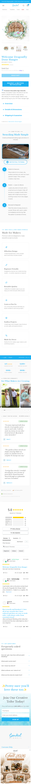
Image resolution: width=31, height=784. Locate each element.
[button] (24, 572)
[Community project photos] (15, 398)
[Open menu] (3, 5)
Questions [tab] (15, 538)
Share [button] (6, 572)
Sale (23, 9)
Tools (18, 9)
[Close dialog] (30, 750)
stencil (21, 551)
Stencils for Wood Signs (15, 121)
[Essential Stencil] (15, 5)
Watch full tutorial (17, 162)
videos (14, 551)
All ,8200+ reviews (23, 416)
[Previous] (2, 29)
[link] (15, 766)
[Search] (23, 5)
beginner (6, 551)
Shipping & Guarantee (13, 115)
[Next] (28, 29)
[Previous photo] (24, 410)
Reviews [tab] (5, 538)
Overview (9, 104)
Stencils (4, 9)
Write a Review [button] (16, 529)
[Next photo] (28, 410)
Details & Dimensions (13, 109)
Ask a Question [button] (16, 532)
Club (27, 9)
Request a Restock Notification (15, 84)
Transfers (12, 9)
